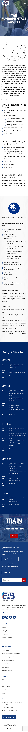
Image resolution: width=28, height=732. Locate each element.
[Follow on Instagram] (6, 617)
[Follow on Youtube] (14, 617)
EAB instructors (18, 71)
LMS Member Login (8, 717)
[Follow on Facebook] (10, 617)
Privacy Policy (5, 729)
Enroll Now (7, 572)
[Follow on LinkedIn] (3, 617)
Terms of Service (15, 729)
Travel (14, 536)
